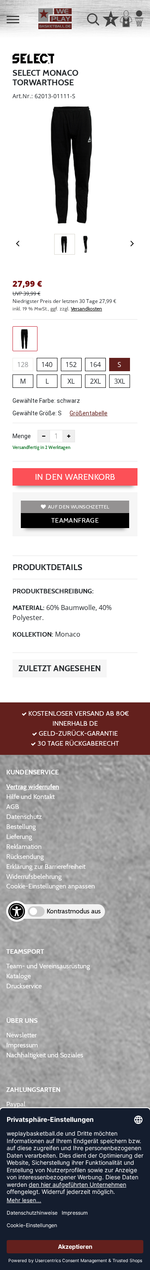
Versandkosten (86, 308)
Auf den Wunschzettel (78, 507)
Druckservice (24, 986)
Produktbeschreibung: (53, 591)
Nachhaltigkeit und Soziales (44, 1055)
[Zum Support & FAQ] (110, 17)
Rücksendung (25, 857)
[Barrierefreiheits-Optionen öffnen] (16, 911)
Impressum (22, 1045)
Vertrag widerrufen (32, 787)
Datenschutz (24, 817)
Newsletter (21, 1035)
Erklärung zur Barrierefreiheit (45, 867)
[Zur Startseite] (55, 18)
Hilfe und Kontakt (30, 797)
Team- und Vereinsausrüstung (48, 966)
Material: (28, 608)
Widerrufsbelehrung (34, 877)
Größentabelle (89, 413)
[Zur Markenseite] (33, 60)
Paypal (15, 1104)
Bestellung (21, 827)
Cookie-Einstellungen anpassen (50, 886)
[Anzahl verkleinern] (44, 436)
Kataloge (18, 976)
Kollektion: (32, 634)
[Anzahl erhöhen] (68, 436)
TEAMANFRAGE (75, 520)
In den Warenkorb (75, 477)
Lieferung (19, 837)
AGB (12, 807)
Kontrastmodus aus (74, 911)
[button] (12, 19)
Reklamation (24, 847)
